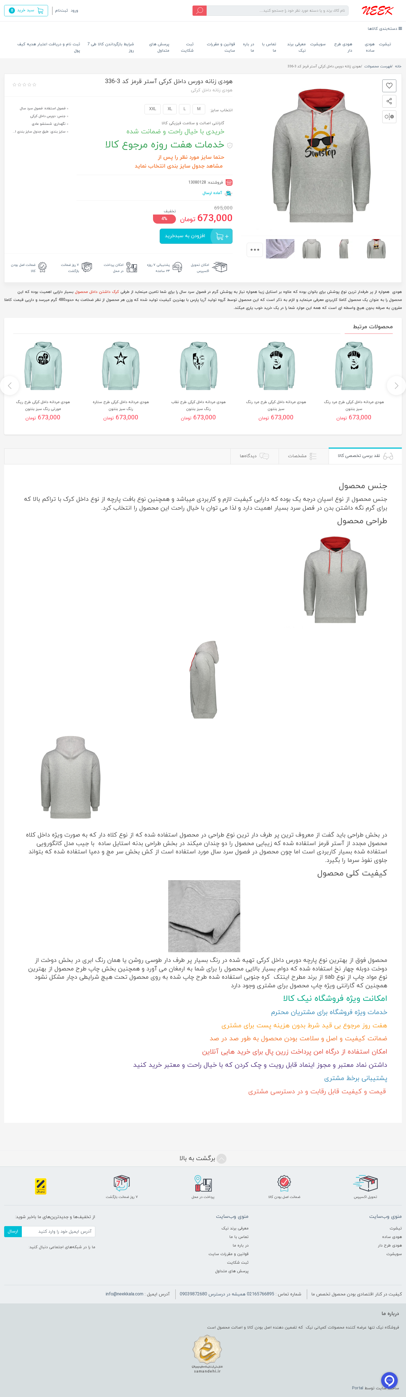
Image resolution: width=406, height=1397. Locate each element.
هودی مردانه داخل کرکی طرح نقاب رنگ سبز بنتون (198, 405)
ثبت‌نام (61, 11)
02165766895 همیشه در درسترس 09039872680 (227, 1294)
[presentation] (255, 250)
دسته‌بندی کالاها (383, 29)
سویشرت (318, 44)
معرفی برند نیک (296, 47)
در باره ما (248, 47)
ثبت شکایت (187, 47)
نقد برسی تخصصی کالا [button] (359, 456)
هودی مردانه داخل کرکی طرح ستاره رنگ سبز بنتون (121, 405)
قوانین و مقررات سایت (221, 47)
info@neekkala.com (124, 1294)
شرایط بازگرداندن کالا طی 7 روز (110, 47)
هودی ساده (370, 47)
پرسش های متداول (159, 47)
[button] (26, 10)
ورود (74, 11)
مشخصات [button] (298, 456)
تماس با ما (269, 47)
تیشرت (385, 44)
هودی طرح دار (343, 47)
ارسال (13, 1231)
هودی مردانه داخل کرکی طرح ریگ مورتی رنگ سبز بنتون (43, 405)
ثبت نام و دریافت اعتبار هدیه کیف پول (48, 47)
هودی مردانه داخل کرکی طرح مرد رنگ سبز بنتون (354, 405)
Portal (357, 1388)
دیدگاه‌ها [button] (249, 456)
